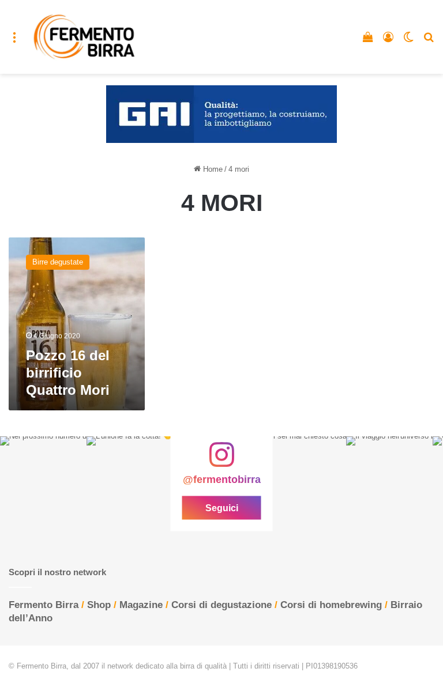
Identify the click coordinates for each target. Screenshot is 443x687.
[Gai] (221, 114)
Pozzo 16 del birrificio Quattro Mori (68, 373)
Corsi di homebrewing (331, 604)
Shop (99, 604)
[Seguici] (221, 460)
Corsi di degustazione (221, 604)
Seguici (221, 507)
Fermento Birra (43, 604)
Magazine (141, 604)
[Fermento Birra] (85, 37)
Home (212, 169)
